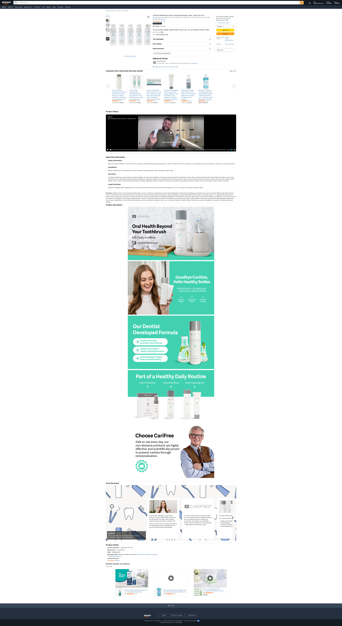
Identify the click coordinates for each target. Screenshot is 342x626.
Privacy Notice (157, 620)
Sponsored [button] (108, 566)
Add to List (220, 50)
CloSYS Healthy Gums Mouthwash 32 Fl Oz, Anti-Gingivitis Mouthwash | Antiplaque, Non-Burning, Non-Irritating (136, 591)
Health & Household (111, 10)
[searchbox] (159, 2)
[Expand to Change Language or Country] (168, 615)
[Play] (107, 149)
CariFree (227, 37)
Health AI (10, 7)
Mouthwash (125, 10)
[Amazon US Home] (147, 616)
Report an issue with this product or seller (166, 67)
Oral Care (119, 10)
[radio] (107, 16)
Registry (48, 7)
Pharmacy (60, 7)
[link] (119, 94)
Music (54, 7)
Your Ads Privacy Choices (190, 620)
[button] (4, 7)
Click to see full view (130, 56)
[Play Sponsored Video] (171, 578)
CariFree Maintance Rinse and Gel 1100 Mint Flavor (121, 118)
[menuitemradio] (232, 149)
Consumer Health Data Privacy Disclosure (173, 620)
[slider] (168, 149)
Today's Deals (18, 7)
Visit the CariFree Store (159, 19)
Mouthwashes (117, 556)
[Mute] (234, 150)
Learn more (194, 63)
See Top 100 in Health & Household (147, 554)
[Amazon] (6, 2)
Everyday (67, 7)
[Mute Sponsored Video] (145, 585)
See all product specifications (162, 53)
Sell (43, 7)
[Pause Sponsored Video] (145, 582)
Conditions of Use (148, 620)
